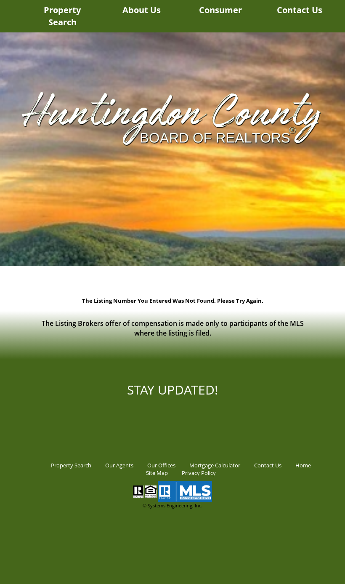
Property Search (62, 16)
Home (303, 465)
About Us (141, 10)
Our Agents (119, 465)
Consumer (220, 10)
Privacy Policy (199, 473)
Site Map (157, 473)
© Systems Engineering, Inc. (172, 505)
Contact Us (299, 10)
